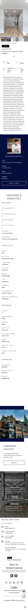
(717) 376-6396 (6, 167)
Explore (14, 462)
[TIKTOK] (17, 582)
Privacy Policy (20, 600)
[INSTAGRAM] (10, 582)
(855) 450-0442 (8, 537)
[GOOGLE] (21, 582)
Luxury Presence (14, 592)
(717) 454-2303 (8, 533)
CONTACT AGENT (14, 183)
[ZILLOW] (14, 582)
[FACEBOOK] (6, 582)
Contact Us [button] (14, 508)
